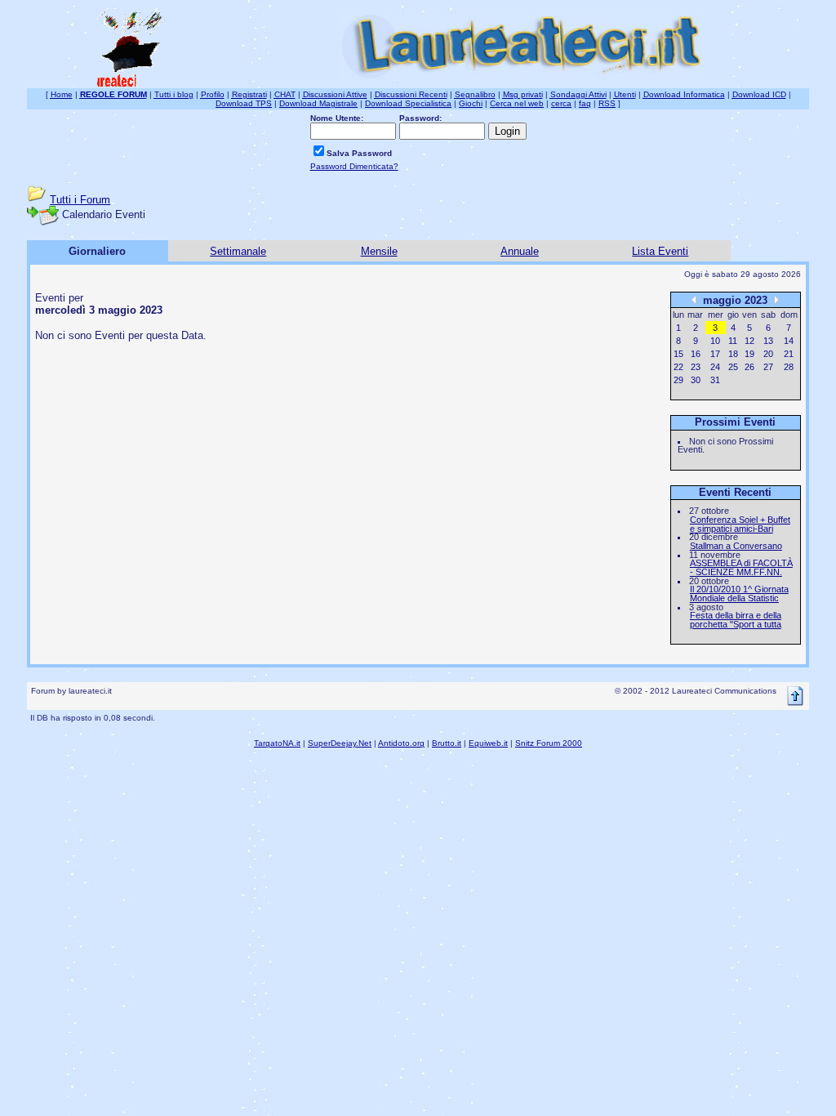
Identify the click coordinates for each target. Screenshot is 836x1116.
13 (768, 341)
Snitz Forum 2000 (548, 743)
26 (749, 367)
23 (695, 367)
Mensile (379, 251)
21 (789, 354)
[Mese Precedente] (693, 299)
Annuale (519, 251)
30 (695, 380)
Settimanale (238, 251)
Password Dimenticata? (354, 166)
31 (715, 380)
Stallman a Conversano (736, 546)
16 (695, 354)
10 (715, 341)
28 (789, 367)
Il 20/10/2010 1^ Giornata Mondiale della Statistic (739, 593)
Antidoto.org (401, 743)
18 (733, 354)
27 (768, 367)
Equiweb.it (488, 743)
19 (749, 354)
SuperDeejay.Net (339, 743)
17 (715, 354)
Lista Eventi (660, 251)
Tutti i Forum (80, 200)
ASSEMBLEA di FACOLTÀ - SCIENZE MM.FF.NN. (741, 567)
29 (678, 380)
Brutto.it (446, 743)
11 (732, 341)
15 (678, 354)
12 (749, 341)
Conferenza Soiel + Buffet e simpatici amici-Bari (740, 524)
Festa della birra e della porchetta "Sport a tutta (735, 619)
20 (768, 354)
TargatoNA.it (277, 743)
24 (715, 367)
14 (789, 341)
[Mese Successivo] (776, 299)
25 (733, 367)
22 (678, 367)
